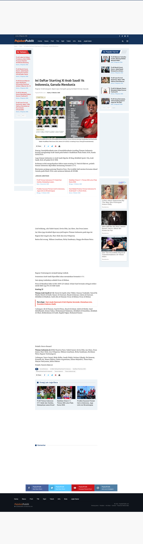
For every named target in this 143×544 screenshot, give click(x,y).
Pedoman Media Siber (123, 505)
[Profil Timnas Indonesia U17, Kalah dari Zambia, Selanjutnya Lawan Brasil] (46, 392)
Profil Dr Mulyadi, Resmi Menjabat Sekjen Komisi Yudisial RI (118, 90)
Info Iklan (108, 505)
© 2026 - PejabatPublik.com (121, 504)
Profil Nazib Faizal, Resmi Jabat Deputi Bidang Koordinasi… (117, 69)
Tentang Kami (94, 505)
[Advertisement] (71, 17)
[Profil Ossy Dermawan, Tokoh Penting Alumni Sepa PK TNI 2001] (105, 101)
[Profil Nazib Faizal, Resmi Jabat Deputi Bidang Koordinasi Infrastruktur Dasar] (105, 70)
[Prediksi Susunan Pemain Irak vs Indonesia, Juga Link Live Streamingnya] (86, 392)
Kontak (114, 505)
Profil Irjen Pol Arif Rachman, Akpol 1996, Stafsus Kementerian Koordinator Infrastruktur (23, 106)
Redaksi (102, 505)
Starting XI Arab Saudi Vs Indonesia (44, 371)
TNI (57, 41)
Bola (79, 41)
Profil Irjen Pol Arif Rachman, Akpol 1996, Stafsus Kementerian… (118, 79)
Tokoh (68, 41)
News (46, 41)
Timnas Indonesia (58, 371)
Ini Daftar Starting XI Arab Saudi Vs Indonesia (60, 369)
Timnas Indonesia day (70, 371)
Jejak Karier (88, 41)
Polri (52, 41)
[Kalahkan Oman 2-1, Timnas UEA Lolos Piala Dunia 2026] (66, 392)
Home (40, 41)
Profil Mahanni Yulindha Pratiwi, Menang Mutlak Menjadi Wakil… (118, 58)
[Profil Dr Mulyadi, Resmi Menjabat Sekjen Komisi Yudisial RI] (105, 91)
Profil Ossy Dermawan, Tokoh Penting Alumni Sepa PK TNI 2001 (118, 100)
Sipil (62, 41)
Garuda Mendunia (44, 369)
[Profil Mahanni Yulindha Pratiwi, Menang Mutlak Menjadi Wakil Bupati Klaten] (105, 59)
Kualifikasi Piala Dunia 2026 (79, 369)
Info (74, 41)
